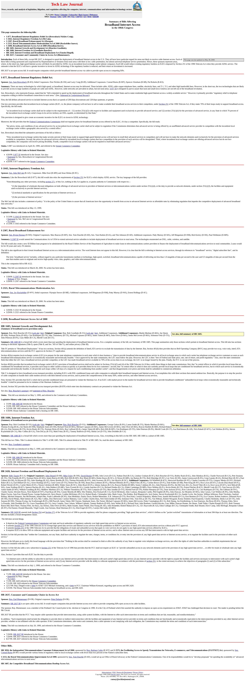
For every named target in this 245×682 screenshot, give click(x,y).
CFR (64, 17)
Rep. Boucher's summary (19, 391)
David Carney (115, 674)
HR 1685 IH (15, 342)
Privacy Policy (138, 672)
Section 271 (50, 512)
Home (56, 15)
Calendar (64, 15)
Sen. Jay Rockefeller (18, 293)
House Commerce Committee (44, 581)
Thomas (53, 17)
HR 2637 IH (15, 604)
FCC (73, 17)
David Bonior (86, 476)
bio (42, 333)
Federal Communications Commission (45, 122)
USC (59, 17)
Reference (93, 15)
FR (69, 17)
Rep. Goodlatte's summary (19, 444)
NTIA (89, 17)
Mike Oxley (68, 476)
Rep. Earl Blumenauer (18, 599)
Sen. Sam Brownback (18, 82)
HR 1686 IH (15, 436)
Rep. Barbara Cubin (95, 650)
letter (34, 586)
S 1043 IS (17, 217)
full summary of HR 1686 (191, 425)
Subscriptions (106, 672)
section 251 (151, 561)
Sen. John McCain (16, 173)
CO (84, 17)
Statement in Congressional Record (74, 95)
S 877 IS (113, 89)
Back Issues (83, 15)
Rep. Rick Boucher (71, 424)
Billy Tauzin (14, 476)
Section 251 (163, 104)
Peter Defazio (56, 599)
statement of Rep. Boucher (43, 391)
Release (11, 279)
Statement (11, 157)
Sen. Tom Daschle (76, 657)
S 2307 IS (14, 239)
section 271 (50, 182)
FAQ (113, 672)
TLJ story (11, 159)
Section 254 (36, 512)
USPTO (79, 17)
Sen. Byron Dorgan (17, 235)
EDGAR (96, 17)
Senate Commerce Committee (68, 146)
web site (36, 333)
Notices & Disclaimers (124, 672)
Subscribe (73, 15)
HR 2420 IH (15, 512)
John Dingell (50, 476)
